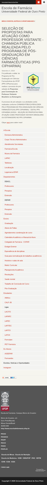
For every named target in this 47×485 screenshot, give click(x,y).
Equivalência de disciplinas (15, 251)
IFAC (33, 458)
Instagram (7, 368)
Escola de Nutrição (22, 454)
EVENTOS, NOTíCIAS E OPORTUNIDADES (20, 21)
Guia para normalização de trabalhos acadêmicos (23, 256)
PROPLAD (4, 449)
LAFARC (8, 316)
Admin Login (5, 467)
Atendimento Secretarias (14, 144)
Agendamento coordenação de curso (18, 233)
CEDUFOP (26, 458)
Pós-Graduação (11, 288)
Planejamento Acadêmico (14, 270)
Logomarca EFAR (11, 172)
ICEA (13, 462)
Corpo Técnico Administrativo (16, 140)
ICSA (8, 462)
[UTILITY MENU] (44, 2)
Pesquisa (8, 191)
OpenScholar (40, 469)
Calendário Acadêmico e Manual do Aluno (20, 237)
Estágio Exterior (11, 247)
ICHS (3, 462)
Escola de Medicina (9, 458)
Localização (9, 167)
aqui (8, 122)
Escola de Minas (7, 454)
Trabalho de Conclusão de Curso (17, 284)
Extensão (8, 195)
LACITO (8, 312)
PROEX (3, 446)
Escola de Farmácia (17, 8)
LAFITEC (8, 326)
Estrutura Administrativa (13, 135)
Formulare (8, 340)
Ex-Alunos (7, 349)
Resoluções (9, 274)
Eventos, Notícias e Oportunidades (17, 363)
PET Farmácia (10, 344)
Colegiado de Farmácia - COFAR (17, 242)
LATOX (7, 335)
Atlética (7, 298)
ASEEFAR (9, 354)
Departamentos (9, 177)
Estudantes (8, 293)
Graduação (9, 223)
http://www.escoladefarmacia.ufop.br (15, 428)
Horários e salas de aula (14, 261)
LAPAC (7, 158)
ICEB (20, 458)
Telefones (8, 163)
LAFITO (8, 330)
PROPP (3, 440)
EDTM (38, 458)
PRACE (3, 443)
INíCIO (4, 21)
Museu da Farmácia (12, 153)
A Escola (7, 130)
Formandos (9, 358)
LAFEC (7, 321)
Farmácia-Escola (11, 149)
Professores (9, 186)
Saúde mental (10, 279)
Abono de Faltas (11, 228)
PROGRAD (4, 437)
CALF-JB (8, 302)
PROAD (3, 434)
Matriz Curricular (11, 265)
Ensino (6, 219)
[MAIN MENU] (38, 2)
